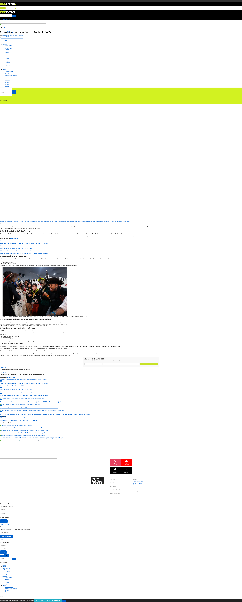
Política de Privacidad (137, 483)
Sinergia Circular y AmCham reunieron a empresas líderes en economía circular (22, 420)
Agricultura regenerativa (11, 78)
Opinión (4, 566)
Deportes (7, 65)
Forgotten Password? (4, 524)
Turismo (7, 61)
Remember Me (5, 517)
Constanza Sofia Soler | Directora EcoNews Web (12, 35)
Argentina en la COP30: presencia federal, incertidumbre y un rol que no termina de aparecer (29, 408)
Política (4, 569)
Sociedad (5, 41)
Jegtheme (35, 597)
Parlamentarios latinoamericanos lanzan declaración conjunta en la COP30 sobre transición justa (31, 402)
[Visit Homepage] (8, 5)
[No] (64, 601)
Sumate (4, 565)
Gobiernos (7, 571)
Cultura (7, 52)
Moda (6, 57)
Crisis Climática (9, 71)
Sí (36, 600)
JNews (5, 597)
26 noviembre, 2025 (4, 37)
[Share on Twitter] (0, 224)
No (42, 600)
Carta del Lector (7, 19)
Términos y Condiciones (138, 481)
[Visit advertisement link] (23, 28)
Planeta (4, 67)
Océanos (7, 82)
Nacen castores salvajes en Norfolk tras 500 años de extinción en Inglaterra (23, 433)
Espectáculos (8, 45)
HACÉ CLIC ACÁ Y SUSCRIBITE (148, 364)
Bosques (7, 86)
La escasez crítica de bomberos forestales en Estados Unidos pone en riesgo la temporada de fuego (31, 438)
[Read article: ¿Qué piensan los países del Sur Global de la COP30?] (121, 246)
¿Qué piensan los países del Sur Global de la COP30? (16, 248)
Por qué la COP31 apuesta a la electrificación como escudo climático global (24, 243)
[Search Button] (14, 93)
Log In (1, 539)
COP (6, 40)
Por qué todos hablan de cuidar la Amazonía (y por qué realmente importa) (24, 253)
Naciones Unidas (9, 573)
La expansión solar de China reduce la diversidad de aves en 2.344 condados (24, 428)
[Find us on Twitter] (0, 594)
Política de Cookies (137, 484)
